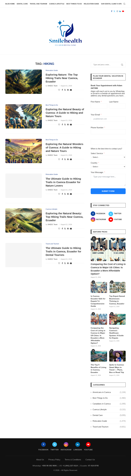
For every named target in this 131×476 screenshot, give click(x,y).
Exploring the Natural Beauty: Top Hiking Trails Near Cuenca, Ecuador (64, 217)
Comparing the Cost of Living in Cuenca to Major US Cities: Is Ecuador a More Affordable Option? (108, 269)
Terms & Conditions (73, 459)
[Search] (124, 4)
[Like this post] (59, 90)
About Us (40, 459)
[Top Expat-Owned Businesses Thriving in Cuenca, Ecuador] (117, 287)
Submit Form (108, 191)
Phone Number (97, 127)
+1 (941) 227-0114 (70, 466)
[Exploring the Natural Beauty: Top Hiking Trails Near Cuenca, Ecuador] (23, 220)
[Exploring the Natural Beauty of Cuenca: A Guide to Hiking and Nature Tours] (23, 116)
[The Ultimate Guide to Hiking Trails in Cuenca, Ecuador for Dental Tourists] (23, 255)
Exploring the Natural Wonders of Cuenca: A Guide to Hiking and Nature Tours (64, 147)
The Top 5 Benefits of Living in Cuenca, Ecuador (98, 368)
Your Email (95, 115)
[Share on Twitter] (65, 90)
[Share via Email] (71, 90)
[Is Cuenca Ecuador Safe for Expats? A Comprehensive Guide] (99, 287)
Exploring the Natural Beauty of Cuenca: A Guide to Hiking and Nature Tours (65, 113)
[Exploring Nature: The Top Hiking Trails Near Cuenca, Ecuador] (23, 82)
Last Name (113, 102)
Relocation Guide (91, 4)
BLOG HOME (10, 4)
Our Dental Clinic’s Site (111, 4)
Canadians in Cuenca (109, 404)
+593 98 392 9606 (49, 466)
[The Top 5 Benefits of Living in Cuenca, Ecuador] (99, 356)
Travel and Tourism (38, 4)
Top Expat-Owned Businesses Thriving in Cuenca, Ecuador (117, 300)
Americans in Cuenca (109, 392)
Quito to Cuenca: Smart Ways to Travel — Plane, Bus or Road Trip (116, 368)
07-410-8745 (93, 466)
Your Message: (97, 172)
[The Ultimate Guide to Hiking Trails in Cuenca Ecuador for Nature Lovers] (23, 185)
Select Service (97, 153)
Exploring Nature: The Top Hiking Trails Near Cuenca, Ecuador (62, 78)
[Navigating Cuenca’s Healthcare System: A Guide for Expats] (117, 319)
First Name (95, 102)
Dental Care (22, 4)
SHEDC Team (52, 86)
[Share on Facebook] (62, 90)
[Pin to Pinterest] (68, 90)
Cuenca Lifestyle (56, 4)
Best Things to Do (74, 4)
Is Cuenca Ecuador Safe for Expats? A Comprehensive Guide (98, 301)
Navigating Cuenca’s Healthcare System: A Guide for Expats (116, 333)
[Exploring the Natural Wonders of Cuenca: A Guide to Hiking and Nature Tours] (23, 151)
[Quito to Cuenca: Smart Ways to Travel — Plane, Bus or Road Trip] (117, 356)
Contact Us (90, 459)
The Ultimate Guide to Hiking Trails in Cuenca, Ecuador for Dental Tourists (63, 251)
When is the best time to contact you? (106, 149)
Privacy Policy (54, 459)
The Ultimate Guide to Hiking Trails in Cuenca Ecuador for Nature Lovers (63, 182)
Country (94, 163)
